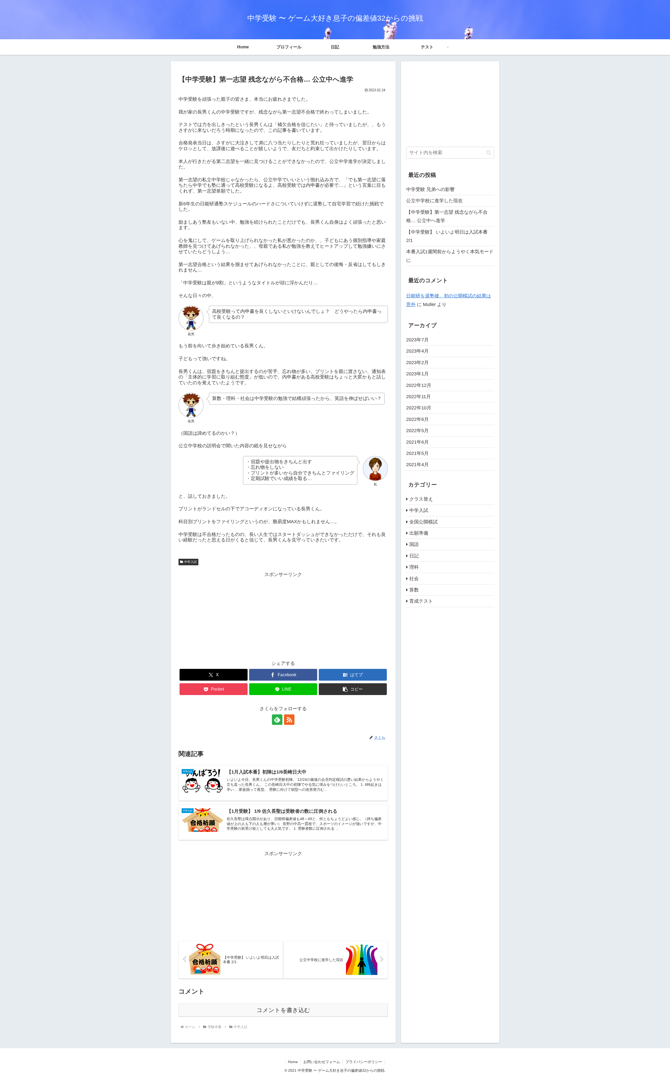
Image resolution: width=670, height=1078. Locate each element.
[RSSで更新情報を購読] (289, 719)
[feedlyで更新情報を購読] (277, 719)
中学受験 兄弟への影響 (430, 189)
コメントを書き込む (283, 1010)
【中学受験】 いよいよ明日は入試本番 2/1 (447, 236)
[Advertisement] (283, 615)
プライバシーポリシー (363, 1062)
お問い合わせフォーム (321, 1062)
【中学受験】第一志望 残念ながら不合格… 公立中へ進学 (447, 216)
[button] (353, 689)
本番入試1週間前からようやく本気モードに (450, 256)
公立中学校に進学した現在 (434, 200)
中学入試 (190, 562)
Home (293, 1062)
